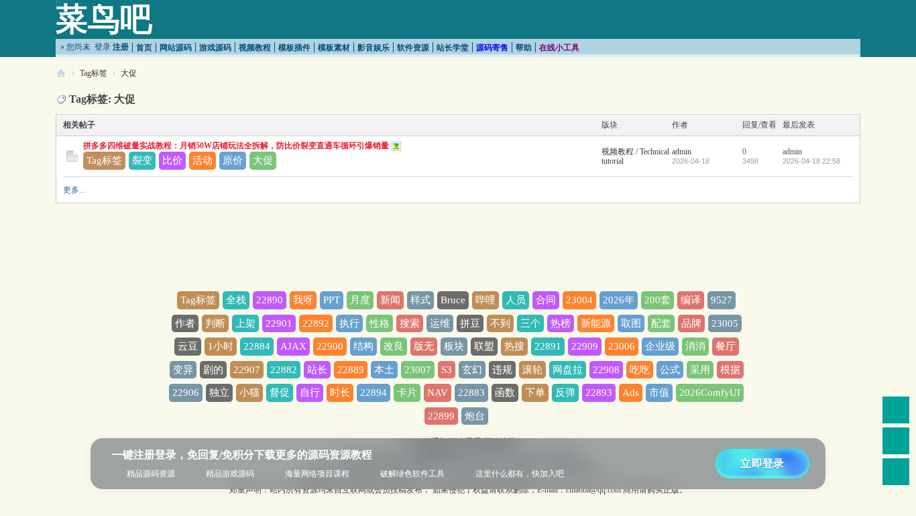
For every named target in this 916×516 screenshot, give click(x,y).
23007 (417, 369)
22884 (256, 346)
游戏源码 (215, 47)
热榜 (561, 323)
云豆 (188, 346)
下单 (535, 392)
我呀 (303, 300)
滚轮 (532, 369)
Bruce (453, 300)
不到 (500, 323)
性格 (379, 323)
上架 (245, 323)
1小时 (220, 346)
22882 (283, 369)
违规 (502, 369)
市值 (659, 392)
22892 (315, 323)
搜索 (410, 323)
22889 (350, 369)
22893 (598, 392)
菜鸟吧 (104, 19)
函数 (505, 392)
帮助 (524, 47)
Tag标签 (93, 73)
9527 (721, 300)
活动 (202, 160)
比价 (172, 160)
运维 (440, 323)
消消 (695, 346)
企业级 (660, 346)
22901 (279, 323)
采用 (700, 369)
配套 (661, 323)
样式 (420, 300)
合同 (546, 300)
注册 (121, 47)
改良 (394, 346)
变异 (183, 369)
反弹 (565, 392)
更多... (74, 190)
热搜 (514, 346)
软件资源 (413, 47)
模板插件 (294, 47)
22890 (269, 300)
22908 (606, 369)
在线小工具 (559, 47)
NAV (437, 392)
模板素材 (334, 47)
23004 (579, 300)
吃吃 (640, 369)
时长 (340, 392)
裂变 (142, 160)
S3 (446, 369)
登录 (103, 47)
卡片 (407, 392)
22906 (185, 392)
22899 (441, 416)
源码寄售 (492, 47)
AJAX (293, 346)
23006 (621, 346)
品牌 (691, 323)
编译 (691, 300)
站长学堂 (453, 47)
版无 (424, 346)
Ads (630, 392)
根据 (730, 369)
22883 (471, 392)
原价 (233, 160)
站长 (317, 369)
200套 (657, 300)
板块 (454, 346)
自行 (310, 392)
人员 (516, 300)
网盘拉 (568, 369)
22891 (547, 346)
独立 (219, 392)
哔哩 (485, 300)
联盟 (484, 346)
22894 (373, 392)
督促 (280, 392)
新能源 (596, 323)
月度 (360, 300)
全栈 (236, 300)
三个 (530, 323)
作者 (185, 323)
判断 (215, 323)
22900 (330, 346)
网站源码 (176, 47)
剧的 (213, 369)
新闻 (390, 300)
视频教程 (255, 47)
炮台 (475, 416)
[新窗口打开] (72, 159)
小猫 (249, 392)
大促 (129, 73)
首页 (144, 47)
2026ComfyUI (709, 392)
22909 (584, 346)
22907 (246, 369)
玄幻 (472, 369)
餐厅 (725, 346)
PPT (331, 300)
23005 (724, 323)
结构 (363, 346)
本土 (384, 369)
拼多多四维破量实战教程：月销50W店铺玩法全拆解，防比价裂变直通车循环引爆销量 (236, 145)
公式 (670, 369)
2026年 (618, 300)
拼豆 (470, 323)
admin (681, 151)
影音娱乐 (373, 47)
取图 (631, 323)
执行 (349, 323)
